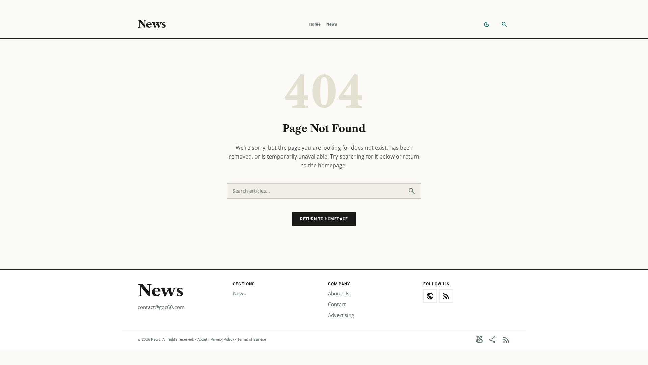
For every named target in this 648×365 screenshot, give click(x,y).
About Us (338, 293)
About (202, 339)
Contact (337, 304)
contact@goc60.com (161, 306)
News (152, 24)
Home (315, 24)
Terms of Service (251, 339)
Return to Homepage (324, 219)
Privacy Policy (222, 339)
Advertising (341, 315)
